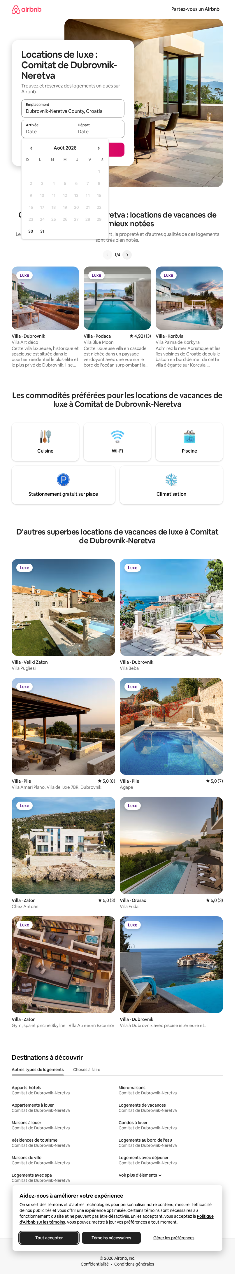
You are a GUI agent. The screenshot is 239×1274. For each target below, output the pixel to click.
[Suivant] (127, 255)
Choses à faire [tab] (86, 1069)
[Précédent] (107, 255)
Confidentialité (95, 1264)
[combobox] (73, 111)
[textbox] (47, 131)
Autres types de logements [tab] (38, 1069)
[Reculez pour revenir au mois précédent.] (31, 148)
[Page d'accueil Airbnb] (26, 9)
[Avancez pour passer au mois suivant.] (98, 148)
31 (42, 231)
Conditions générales (134, 1264)
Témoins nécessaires (111, 1237)
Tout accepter (49, 1237)
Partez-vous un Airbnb (195, 9)
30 (30, 231)
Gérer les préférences (173, 1237)
